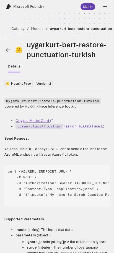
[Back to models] (7, 49)
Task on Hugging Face (58, 126)
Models (37, 28)
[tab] (14, 66)
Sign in (88, 7)
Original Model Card (32, 120)
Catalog (18, 28)
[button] (105, 6)
